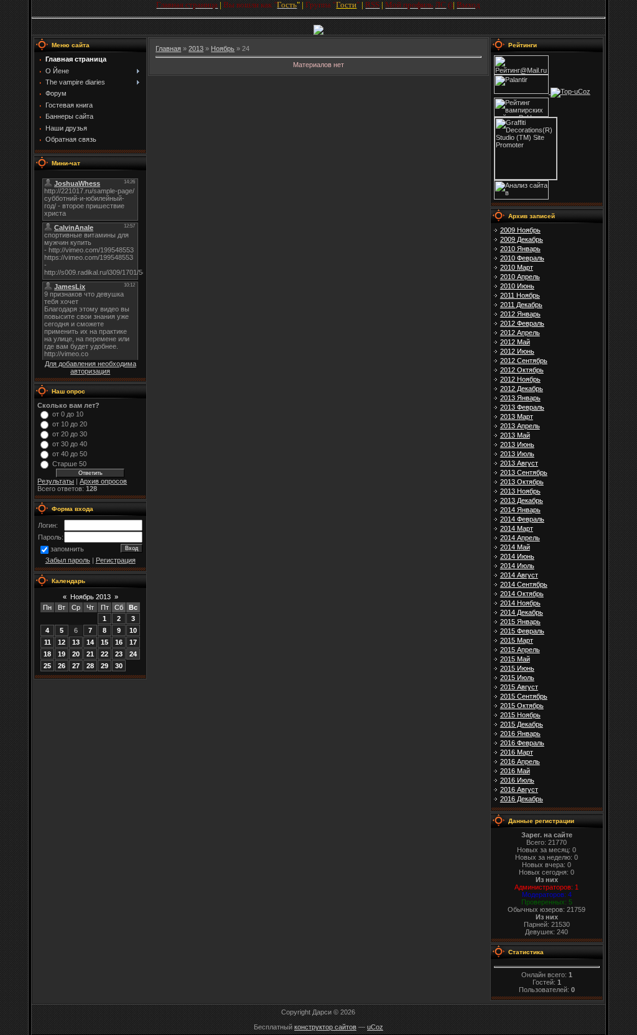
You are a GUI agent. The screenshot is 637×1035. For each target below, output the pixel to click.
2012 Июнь (517, 351)
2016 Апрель (520, 761)
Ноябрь (223, 48)
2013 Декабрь (521, 500)
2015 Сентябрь (523, 696)
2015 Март (516, 640)
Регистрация (116, 560)
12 (61, 642)
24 (133, 654)
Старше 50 (69, 463)
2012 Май (515, 342)
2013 (195, 48)
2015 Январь (520, 621)
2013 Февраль (522, 407)
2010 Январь (520, 248)
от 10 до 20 (69, 424)
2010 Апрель (520, 276)
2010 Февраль (522, 258)
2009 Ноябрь (520, 230)
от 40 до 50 (69, 454)
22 (104, 654)
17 (133, 642)
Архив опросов (103, 481)
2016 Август (519, 789)
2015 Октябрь (522, 705)
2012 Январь (520, 314)
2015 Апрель (520, 649)
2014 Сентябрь (523, 584)
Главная (168, 48)
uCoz (375, 1027)
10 (133, 630)
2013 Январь (520, 398)
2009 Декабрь (521, 239)
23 (119, 654)
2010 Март (516, 267)
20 (76, 654)
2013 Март (516, 416)
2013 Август (519, 463)
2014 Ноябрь (520, 603)
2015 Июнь (517, 668)
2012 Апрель (520, 332)
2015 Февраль (522, 631)
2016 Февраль (522, 743)
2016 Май (515, 771)
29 (104, 665)
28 (90, 665)
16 (119, 642)
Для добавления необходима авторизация (90, 367)
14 (90, 642)
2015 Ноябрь (520, 715)
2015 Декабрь (521, 724)
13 (76, 642)
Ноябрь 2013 (90, 596)
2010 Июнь (517, 286)
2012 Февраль (522, 323)
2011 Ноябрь (520, 295)
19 (61, 654)
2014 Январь (520, 509)
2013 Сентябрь (523, 472)
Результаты (55, 481)
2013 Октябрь (522, 481)
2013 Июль (517, 454)
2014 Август (519, 575)
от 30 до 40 (69, 444)
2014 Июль (517, 565)
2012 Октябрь (522, 370)
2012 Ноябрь (520, 379)
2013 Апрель (520, 426)
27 (76, 665)
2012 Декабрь (521, 388)
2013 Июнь (517, 444)
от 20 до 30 (69, 434)
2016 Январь (520, 733)
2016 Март (516, 752)
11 (47, 642)
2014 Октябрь (522, 593)
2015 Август (519, 687)
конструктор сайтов (325, 1027)
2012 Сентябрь (523, 360)
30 (119, 665)
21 (90, 654)
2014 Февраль (522, 519)
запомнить (67, 549)
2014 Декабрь (521, 612)
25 (47, 665)
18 (47, 654)
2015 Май (515, 659)
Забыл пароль (67, 560)
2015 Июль (517, 677)
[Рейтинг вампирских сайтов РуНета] (521, 114)
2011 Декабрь (521, 304)
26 (61, 665)
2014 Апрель (520, 537)
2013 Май (515, 435)
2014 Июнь (517, 556)
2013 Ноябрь (520, 491)
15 (104, 642)
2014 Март (516, 528)
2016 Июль (517, 780)
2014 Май (515, 547)
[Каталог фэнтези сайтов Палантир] (522, 91)
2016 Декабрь (521, 799)
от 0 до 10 (67, 414)
